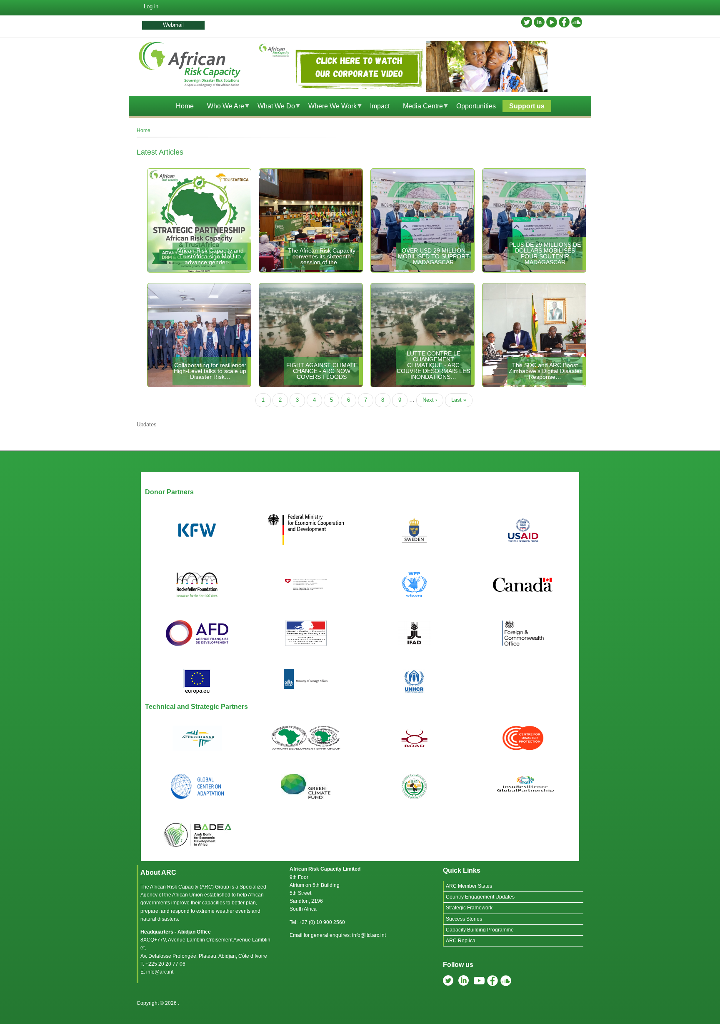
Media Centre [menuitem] (419, 107)
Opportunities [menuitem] (476, 106)
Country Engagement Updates (480, 897)
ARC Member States (469, 886)
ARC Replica (460, 941)
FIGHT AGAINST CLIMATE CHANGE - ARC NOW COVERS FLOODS (322, 371)
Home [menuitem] (185, 106)
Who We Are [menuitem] (222, 107)
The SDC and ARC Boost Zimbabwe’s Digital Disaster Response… (545, 371)
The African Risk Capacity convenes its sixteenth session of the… (321, 256)
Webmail (173, 25)
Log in (151, 6)
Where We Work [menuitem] (329, 107)
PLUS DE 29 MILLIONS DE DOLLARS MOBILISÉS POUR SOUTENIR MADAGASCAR (545, 253)
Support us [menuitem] (527, 106)
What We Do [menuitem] (273, 107)
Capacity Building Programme (480, 930)
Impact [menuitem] (380, 106)
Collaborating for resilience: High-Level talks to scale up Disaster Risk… (210, 371)
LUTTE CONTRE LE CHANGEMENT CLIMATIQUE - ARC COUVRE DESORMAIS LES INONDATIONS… (433, 365)
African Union (187, 895)
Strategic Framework (469, 908)
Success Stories (464, 919)
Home (143, 130)
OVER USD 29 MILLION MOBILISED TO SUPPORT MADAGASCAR (433, 256)
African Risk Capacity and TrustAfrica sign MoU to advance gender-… (210, 256)
